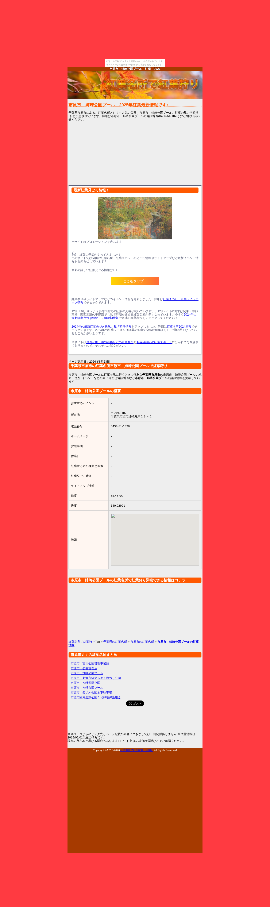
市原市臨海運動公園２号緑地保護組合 (96, 697)
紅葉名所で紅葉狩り (82, 641)
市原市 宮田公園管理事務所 (90, 663)
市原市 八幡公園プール (87, 687)
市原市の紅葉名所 (142, 641)
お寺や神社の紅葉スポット (154, 342)
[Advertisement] (135, 152)
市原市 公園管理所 (84, 668)
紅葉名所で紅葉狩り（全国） (136, 750)
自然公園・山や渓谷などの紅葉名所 (110, 342)
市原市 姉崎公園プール (87, 673)
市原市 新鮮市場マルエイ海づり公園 (96, 678)
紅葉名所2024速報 (179, 326)
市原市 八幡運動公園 (85, 682)
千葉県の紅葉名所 (115, 641)
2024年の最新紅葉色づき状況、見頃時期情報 (101, 326)
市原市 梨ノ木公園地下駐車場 (91, 692)
